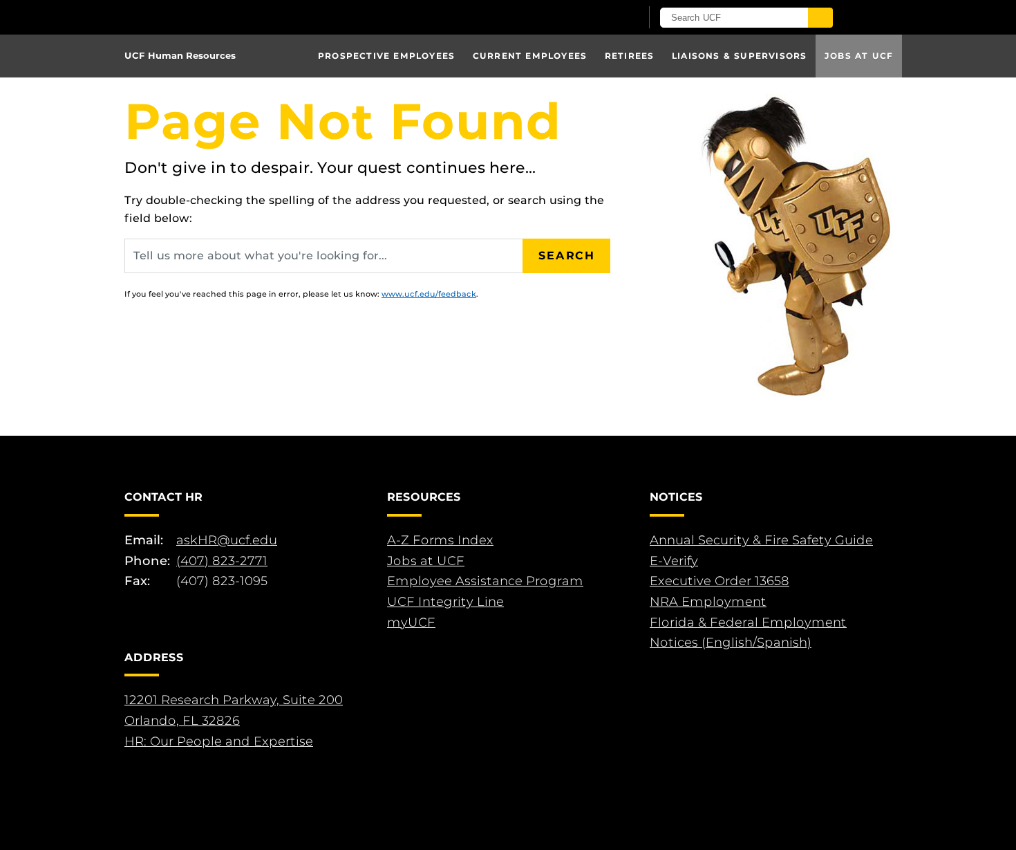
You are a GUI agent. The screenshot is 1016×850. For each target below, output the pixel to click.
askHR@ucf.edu (226, 540)
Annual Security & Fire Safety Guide (761, 540)
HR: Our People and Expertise (218, 741)
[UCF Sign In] (596, 18)
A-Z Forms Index (440, 540)
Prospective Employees (386, 55)
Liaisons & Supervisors (739, 55)
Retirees (630, 55)
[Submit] (820, 18)
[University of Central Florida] (285, 17)
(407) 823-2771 (221, 561)
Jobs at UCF (859, 55)
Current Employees (530, 55)
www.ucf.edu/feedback (429, 294)
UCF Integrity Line (445, 601)
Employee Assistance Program (485, 581)
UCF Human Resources (180, 55)
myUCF (411, 622)
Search (566, 255)
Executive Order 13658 (719, 581)
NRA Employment (708, 601)
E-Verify (674, 561)
